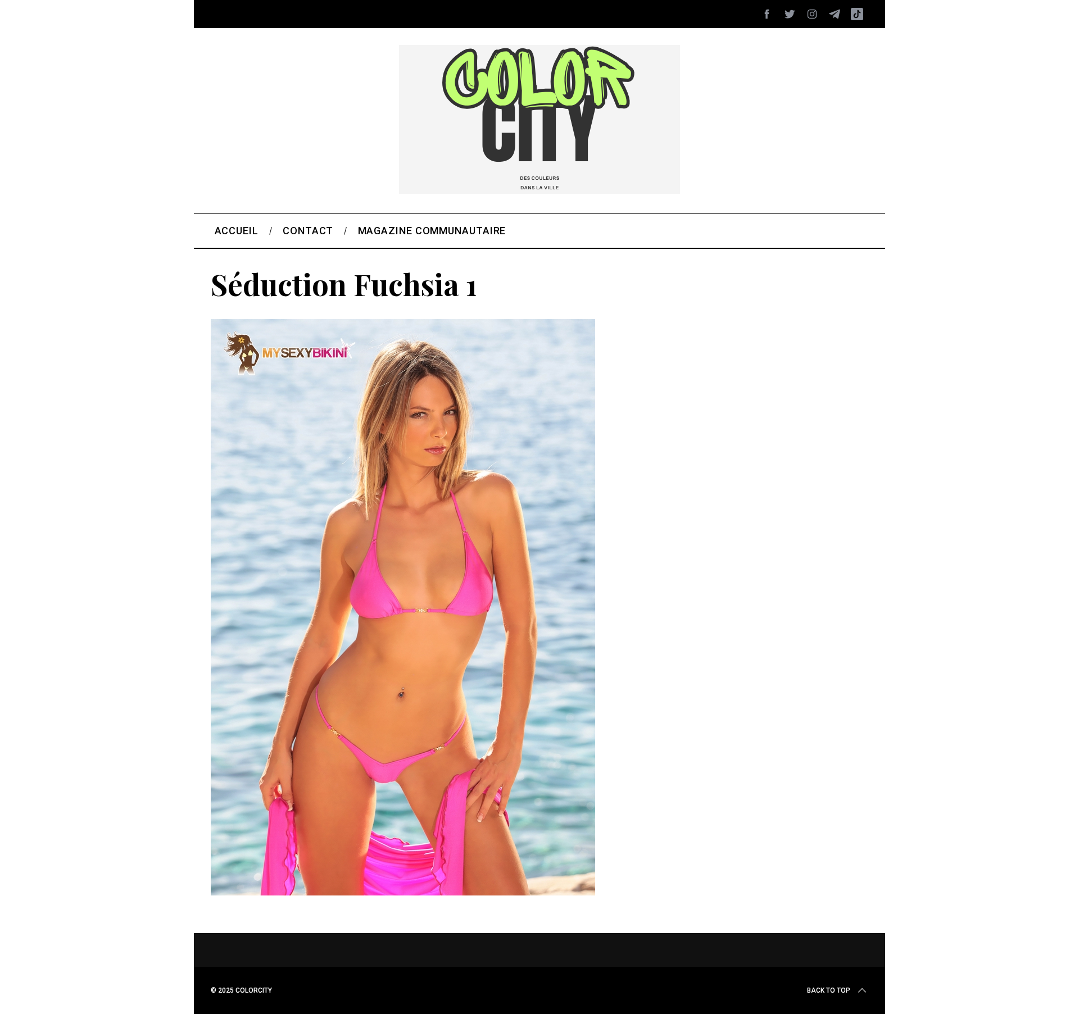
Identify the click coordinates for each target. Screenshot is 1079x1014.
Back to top (828, 990)
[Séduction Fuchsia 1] (403, 891)
